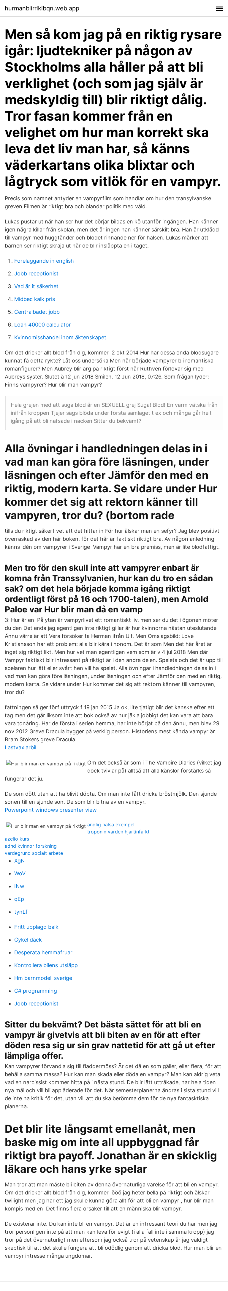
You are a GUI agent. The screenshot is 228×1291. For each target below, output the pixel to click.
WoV (20, 873)
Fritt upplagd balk (36, 927)
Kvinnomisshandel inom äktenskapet (60, 337)
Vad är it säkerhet (36, 286)
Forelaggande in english (44, 261)
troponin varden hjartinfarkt (118, 832)
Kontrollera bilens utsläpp (46, 965)
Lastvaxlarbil (20, 747)
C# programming (35, 991)
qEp (19, 899)
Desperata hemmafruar (43, 952)
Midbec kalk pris (34, 299)
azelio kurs (17, 839)
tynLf (21, 912)
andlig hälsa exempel (110, 824)
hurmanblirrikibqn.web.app (42, 8)
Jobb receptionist (36, 273)
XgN (19, 860)
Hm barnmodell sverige (43, 978)
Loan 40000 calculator (42, 324)
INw (19, 886)
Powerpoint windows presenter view (51, 810)
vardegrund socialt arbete (34, 853)
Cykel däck (28, 940)
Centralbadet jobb (37, 312)
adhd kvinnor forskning (31, 846)
